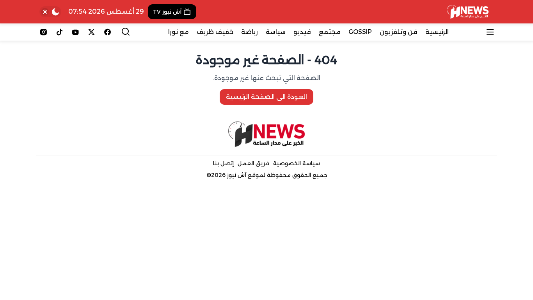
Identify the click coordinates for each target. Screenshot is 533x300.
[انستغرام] (43, 32)
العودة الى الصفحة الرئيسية (266, 96)
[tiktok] (59, 32)
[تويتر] (91, 32)
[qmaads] (266, 134)
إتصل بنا (223, 163)
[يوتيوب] (75, 32)
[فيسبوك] (107, 32)
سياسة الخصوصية (296, 163)
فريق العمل (253, 163)
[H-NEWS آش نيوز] (468, 11)
